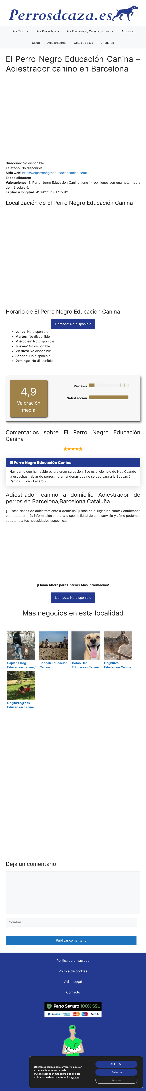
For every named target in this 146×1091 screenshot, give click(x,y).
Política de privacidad (73, 960)
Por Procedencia (47, 31)
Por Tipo (18, 31)
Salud (36, 42)
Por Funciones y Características (88, 31)
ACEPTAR (116, 1064)
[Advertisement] (73, 119)
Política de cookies (73, 971)
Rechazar (116, 1072)
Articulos (127, 31)
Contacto (73, 992)
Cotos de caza (83, 42)
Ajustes (116, 1080)
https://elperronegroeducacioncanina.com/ (54, 173)
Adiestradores (56, 42)
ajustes (75, 1077)
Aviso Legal (73, 982)
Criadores (107, 42)
